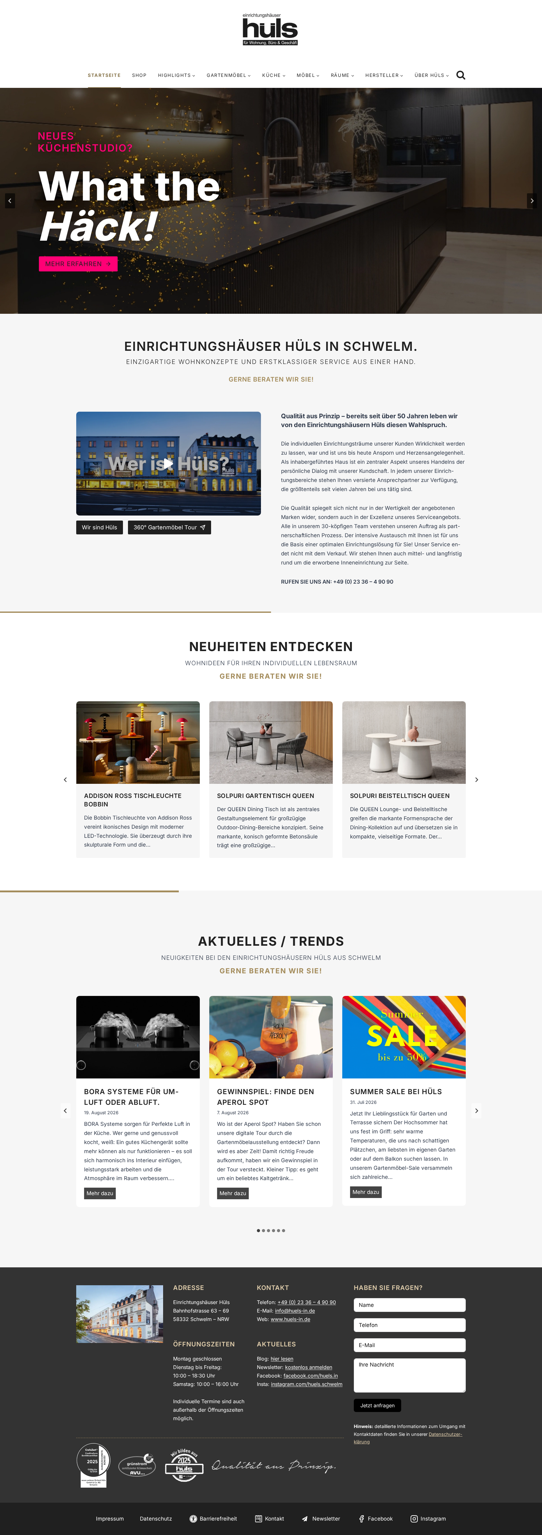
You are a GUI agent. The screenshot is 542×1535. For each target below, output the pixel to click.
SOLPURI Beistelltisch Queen (400, 796)
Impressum (110, 1519)
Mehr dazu (101, 1194)
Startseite (104, 75)
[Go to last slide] (66, 1110)
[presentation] (138, 742)
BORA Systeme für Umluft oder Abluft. (131, 1096)
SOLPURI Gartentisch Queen (266, 796)
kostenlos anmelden (308, 1367)
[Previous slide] (10, 200)
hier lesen (282, 1359)
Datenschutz (156, 1519)
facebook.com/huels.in (311, 1375)
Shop (139, 75)
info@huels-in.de (295, 1311)
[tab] (258, 1230)
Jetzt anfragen (377, 1405)
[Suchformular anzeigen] (461, 75)
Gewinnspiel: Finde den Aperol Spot (265, 1096)
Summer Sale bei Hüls (396, 1091)
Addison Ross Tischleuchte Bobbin (133, 800)
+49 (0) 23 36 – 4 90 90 (307, 1302)
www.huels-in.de (290, 1319)
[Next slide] (532, 200)
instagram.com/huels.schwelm (307, 1384)
